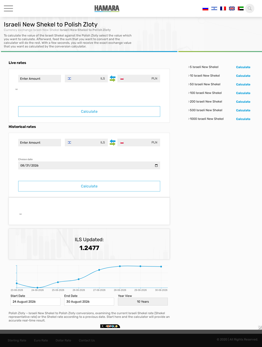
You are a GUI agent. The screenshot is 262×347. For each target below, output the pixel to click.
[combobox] (86, 78)
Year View (125, 296)
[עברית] (214, 8)
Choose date (25, 159)
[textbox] (86, 78)
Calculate (89, 111)
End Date (70, 296)
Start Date (18, 296)
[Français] (223, 8)
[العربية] (241, 8)
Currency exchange (18, 30)
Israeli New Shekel (46, 30)
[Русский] (205, 8)
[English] (232, 8)
